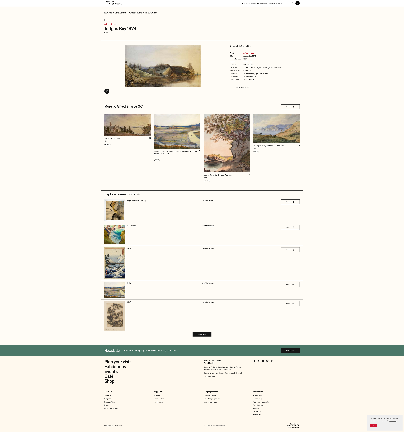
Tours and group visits (261, 402)
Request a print (241, 87)
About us (107, 396)
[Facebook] (254, 361)
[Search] (293, 3)
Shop (109, 381)
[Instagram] (259, 361)
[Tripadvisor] (267, 361)
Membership (158, 402)
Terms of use (118, 426)
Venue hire (257, 411)
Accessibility (257, 399)
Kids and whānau (210, 396)
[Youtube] (263, 361)
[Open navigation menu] (297, 3)
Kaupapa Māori (109, 402)
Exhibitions (115, 367)
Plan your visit (117, 362)
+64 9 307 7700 (209, 377)
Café (108, 376)
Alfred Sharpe (110, 24)
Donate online (159, 399)
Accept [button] (373, 425)
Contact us (257, 414)
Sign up (288, 351)
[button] (127, 148)
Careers (256, 408)
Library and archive (111, 408)
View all (288, 107)
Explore (288, 202)
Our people (108, 399)
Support (157, 396)
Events (111, 371)
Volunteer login (258, 405)
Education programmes (212, 399)
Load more (202, 334)
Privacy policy (108, 426)
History (106, 405)
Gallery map (257, 396)
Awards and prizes (210, 402)
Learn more (392, 421)
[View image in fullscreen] (106, 91)
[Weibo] (271, 361)
